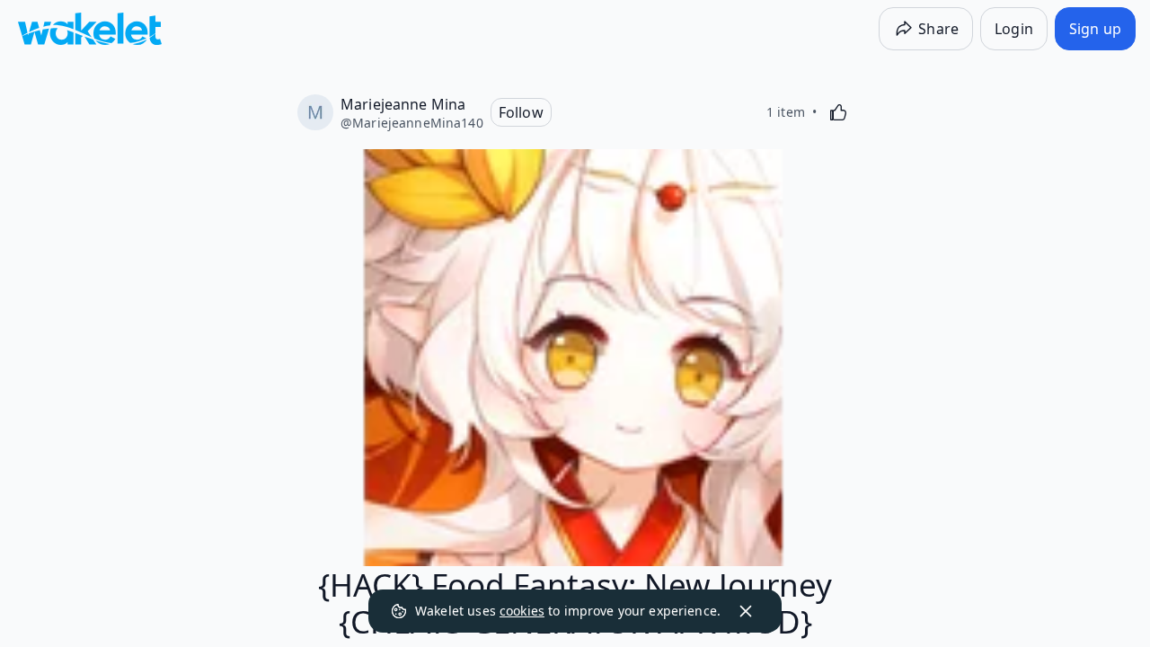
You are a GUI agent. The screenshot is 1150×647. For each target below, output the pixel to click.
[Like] (838, 112)
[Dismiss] (745, 611)
